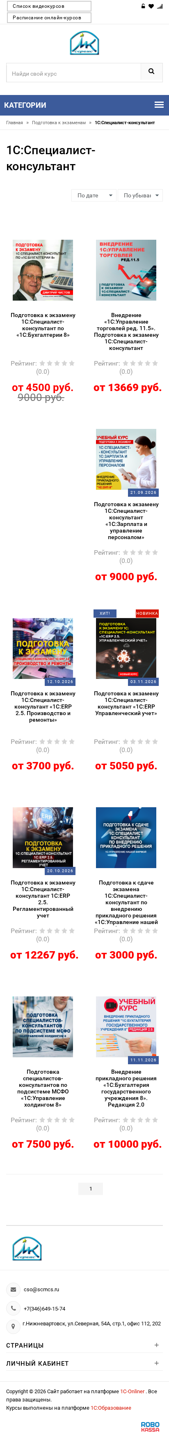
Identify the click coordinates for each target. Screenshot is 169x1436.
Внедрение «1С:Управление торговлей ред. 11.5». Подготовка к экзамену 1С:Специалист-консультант (126, 331)
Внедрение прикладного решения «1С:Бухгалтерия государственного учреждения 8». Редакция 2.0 (126, 1088)
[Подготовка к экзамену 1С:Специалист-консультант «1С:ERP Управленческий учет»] (126, 647)
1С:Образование (111, 1408)
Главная (17, 122)
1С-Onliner (133, 1391)
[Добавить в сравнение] (53, 238)
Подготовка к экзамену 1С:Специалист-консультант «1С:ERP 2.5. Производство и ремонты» (43, 706)
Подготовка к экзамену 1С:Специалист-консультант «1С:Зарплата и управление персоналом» (126, 520)
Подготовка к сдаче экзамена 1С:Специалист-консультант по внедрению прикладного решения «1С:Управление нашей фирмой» (126, 902)
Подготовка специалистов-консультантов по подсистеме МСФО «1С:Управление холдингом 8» (43, 1088)
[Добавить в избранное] (37, 238)
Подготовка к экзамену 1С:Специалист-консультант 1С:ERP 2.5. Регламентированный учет (43, 899)
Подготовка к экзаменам (61, 122)
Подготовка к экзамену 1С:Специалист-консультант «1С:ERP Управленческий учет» (126, 703)
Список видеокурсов (38, 6)
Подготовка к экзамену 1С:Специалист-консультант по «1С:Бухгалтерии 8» (43, 325)
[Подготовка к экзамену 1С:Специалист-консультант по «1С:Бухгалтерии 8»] (43, 269)
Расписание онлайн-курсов (47, 18)
